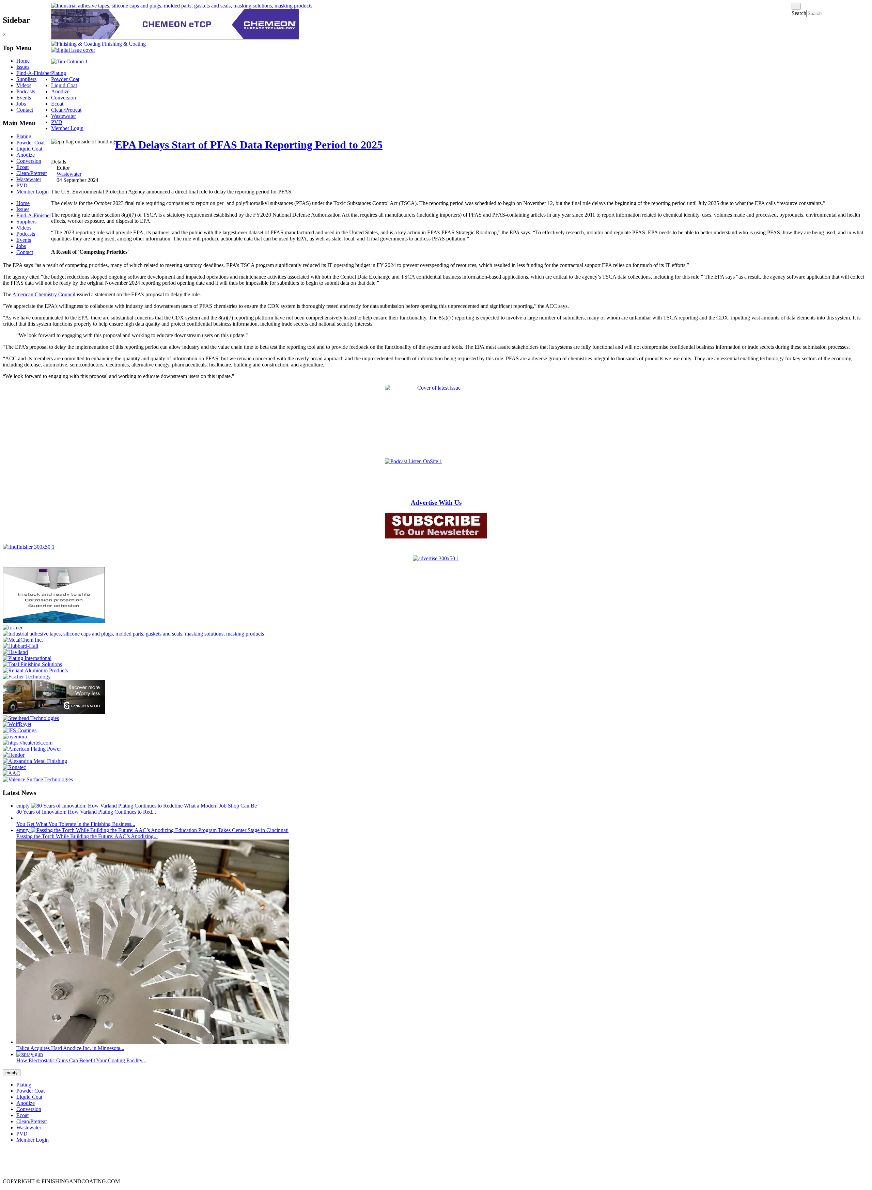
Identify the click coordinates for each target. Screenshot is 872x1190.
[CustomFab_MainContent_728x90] (181, 6)
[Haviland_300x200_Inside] (15, 652)
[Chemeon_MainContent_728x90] (175, 38)
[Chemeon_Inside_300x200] (54, 621)
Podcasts (25, 91)
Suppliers (26, 79)
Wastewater (28, 179)
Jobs (21, 104)
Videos (23, 85)
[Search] (796, 6)
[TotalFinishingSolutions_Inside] (32, 664)
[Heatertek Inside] (27, 743)
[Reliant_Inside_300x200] (35, 670)
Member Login (32, 191)
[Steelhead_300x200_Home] (31, 718)
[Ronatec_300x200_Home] (14, 767)
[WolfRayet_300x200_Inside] (17, 724)
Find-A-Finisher (33, 73)
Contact (24, 110)
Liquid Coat (29, 149)
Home (23, 61)
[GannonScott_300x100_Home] (54, 712)
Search (799, 13)
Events (23, 97)
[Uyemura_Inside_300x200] (15, 736)
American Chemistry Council (43, 294)
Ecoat (22, 167)
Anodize (25, 155)
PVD (22, 185)
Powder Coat (30, 142)
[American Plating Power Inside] (32, 749)
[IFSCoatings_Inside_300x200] (19, 730)
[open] (5, 6)
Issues (22, 67)
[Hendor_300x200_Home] (14, 755)
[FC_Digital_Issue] (73, 50)
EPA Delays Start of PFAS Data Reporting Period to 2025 (249, 145)
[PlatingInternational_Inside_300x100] (27, 658)
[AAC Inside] (11, 773)
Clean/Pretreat (31, 173)
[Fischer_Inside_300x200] (27, 676)
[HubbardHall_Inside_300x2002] (20, 646)
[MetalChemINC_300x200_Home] (23, 640)
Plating (23, 136)
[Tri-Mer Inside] (12, 627)
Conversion (28, 161)
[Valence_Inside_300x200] (38, 779)
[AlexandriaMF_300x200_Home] (35, 761)
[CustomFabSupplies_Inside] (133, 634)
